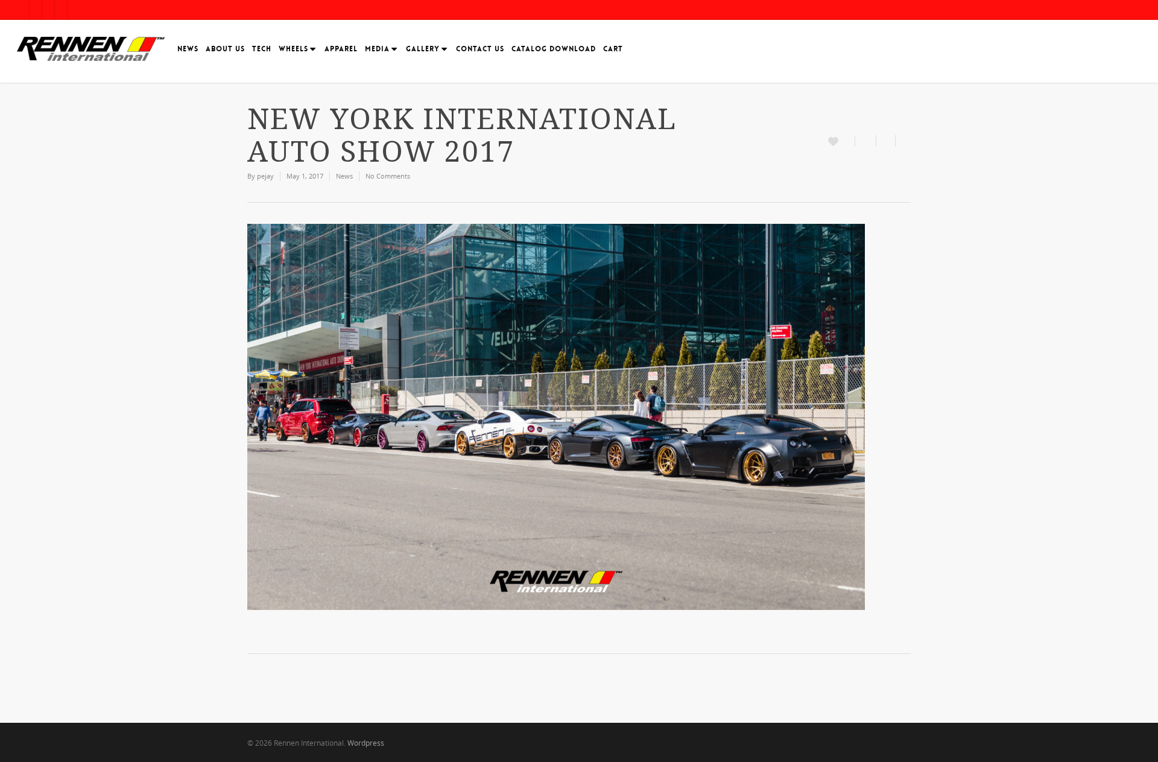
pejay (265, 175)
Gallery (423, 49)
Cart (613, 49)
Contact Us (480, 49)
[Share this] (865, 141)
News (187, 49)
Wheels (293, 49)
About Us (225, 49)
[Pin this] (903, 141)
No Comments (387, 175)
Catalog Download (553, 49)
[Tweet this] (886, 141)
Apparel (341, 49)
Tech (261, 49)
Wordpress (365, 743)
